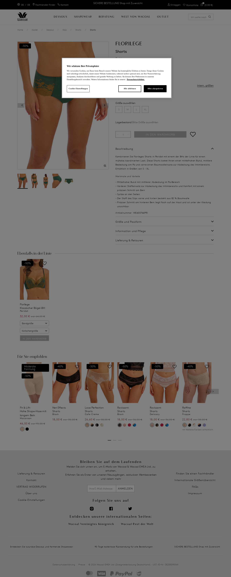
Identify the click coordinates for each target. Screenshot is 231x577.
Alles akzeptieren (155, 89)
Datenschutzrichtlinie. (136, 79)
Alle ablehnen (130, 89)
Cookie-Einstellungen (78, 89)
